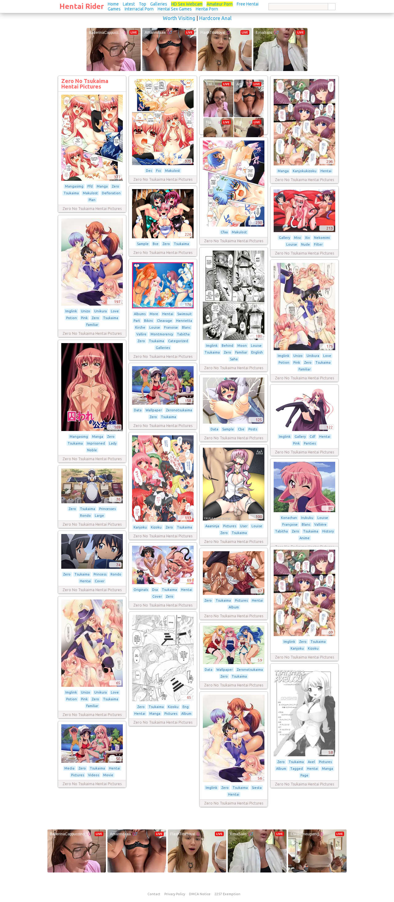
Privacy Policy (174, 894)
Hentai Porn (207, 8)
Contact (153, 894)
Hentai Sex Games (175, 8)
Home (113, 4)
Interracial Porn (139, 8)
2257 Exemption (227, 894)
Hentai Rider (81, 6)
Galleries (158, 4)
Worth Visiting (179, 18)
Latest (129, 4)
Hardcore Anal (215, 18)
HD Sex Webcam (187, 4)
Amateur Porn (220, 4)
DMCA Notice (200, 894)
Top (142, 4)
